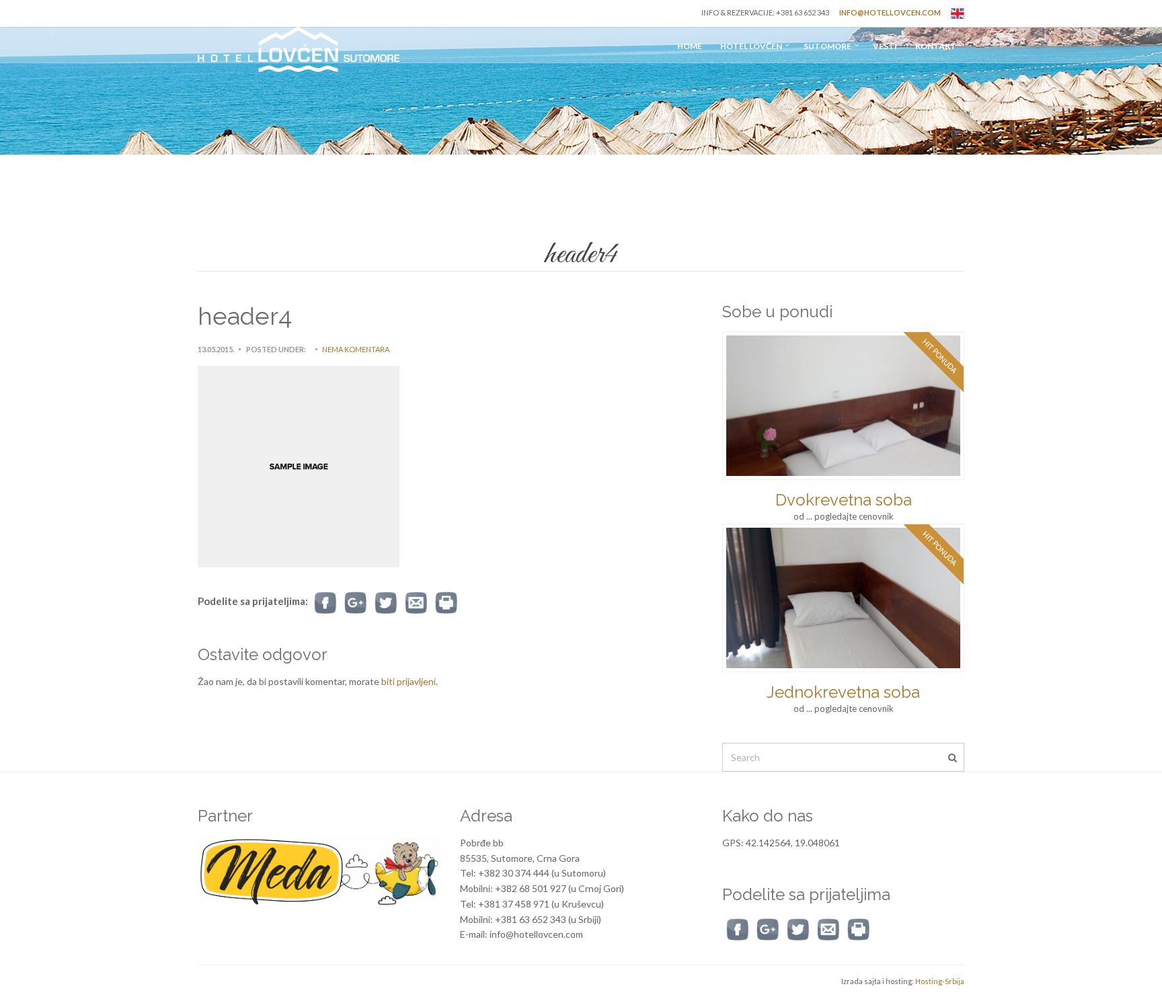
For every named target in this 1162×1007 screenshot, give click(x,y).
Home (689, 46)
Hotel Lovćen (751, 46)
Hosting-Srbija (939, 981)
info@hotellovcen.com (890, 12)
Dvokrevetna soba (843, 500)
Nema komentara (355, 349)
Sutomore (827, 46)
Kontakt (935, 46)
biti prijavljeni (408, 681)
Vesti (885, 46)
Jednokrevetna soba (843, 692)
